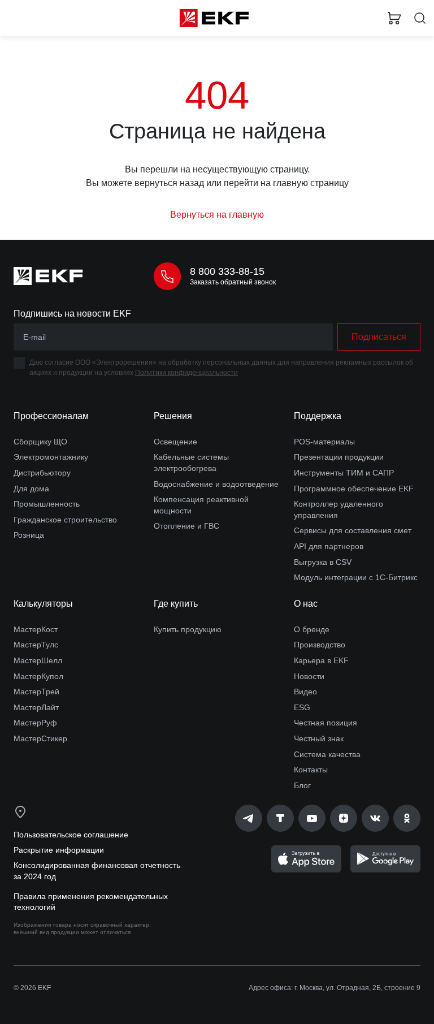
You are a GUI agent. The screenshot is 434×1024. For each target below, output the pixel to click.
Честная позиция (325, 722)
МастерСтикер (40, 738)
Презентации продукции (339, 456)
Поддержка (317, 416)
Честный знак (319, 738)
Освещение (175, 441)
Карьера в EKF (321, 660)
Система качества (327, 754)
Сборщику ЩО (40, 441)
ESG (302, 707)
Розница (29, 534)
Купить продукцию (188, 629)
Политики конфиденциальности (186, 373)
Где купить (176, 603)
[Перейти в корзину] (394, 18)
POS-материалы (324, 441)
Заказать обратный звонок (233, 282)
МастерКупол (38, 676)
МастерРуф (35, 722)
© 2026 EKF (32, 988)
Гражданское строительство (65, 519)
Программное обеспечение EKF (354, 488)
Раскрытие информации (59, 849)
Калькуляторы (43, 603)
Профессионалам (51, 416)
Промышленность (47, 503)
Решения (173, 416)
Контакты (311, 769)
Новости (309, 676)
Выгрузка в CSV (322, 562)
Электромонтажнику (51, 456)
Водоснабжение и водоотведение (216, 484)
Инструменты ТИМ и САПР (344, 472)
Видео (305, 691)
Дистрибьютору (42, 472)
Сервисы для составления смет (352, 530)
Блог (302, 785)
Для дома (31, 488)
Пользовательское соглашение (71, 834)
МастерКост (36, 629)
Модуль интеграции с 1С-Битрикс (356, 577)
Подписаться (378, 337)
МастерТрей (36, 691)
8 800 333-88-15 (227, 271)
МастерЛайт (36, 707)
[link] (248, 818)
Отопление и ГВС (186, 525)
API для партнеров (328, 546)
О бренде (311, 629)
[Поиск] (420, 18)
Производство (319, 644)
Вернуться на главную (217, 214)
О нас (306, 603)
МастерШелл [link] (38, 660)
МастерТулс (36, 644)
